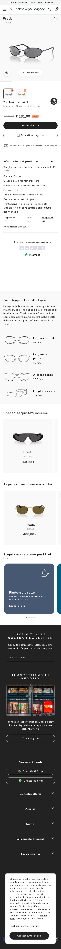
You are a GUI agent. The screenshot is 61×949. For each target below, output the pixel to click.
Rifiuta (35, 926)
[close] (56, 18)
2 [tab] (29, 617)
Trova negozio (30, 738)
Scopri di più (47, 219)
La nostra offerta (30, 794)
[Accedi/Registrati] (11, 10)
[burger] (4, 9)
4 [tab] (34, 617)
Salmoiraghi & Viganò (30, 839)
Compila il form (33, 771)
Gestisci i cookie (19, 926)
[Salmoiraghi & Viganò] (30, 9)
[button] (55, 9)
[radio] (8, 94)
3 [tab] (32, 617)
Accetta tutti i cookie (29, 935)
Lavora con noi (30, 854)
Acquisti (30, 809)
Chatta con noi (33, 781)
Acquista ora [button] (30, 125)
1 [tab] (26, 617)
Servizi (30, 824)
